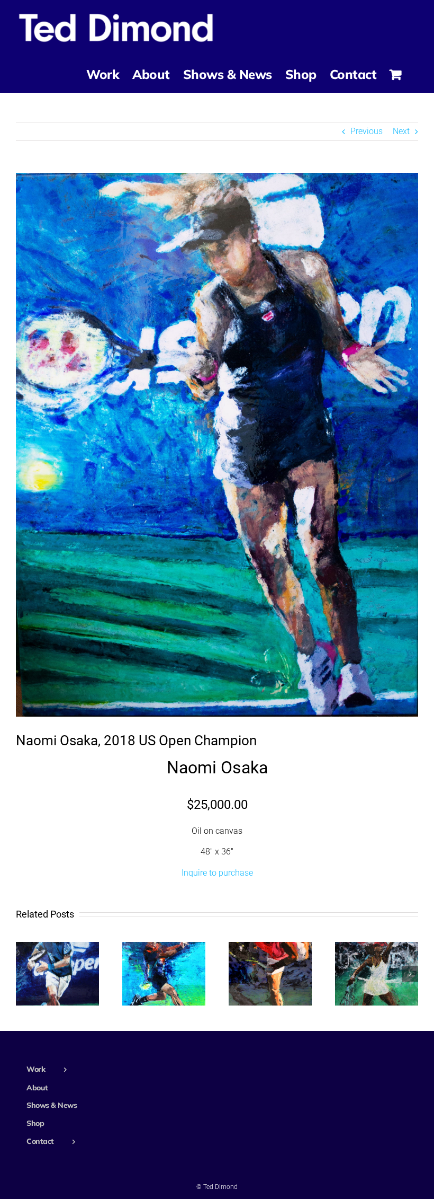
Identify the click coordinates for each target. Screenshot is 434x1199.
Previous (366, 131)
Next (401, 131)
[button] (24, 974)
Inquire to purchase (217, 873)
